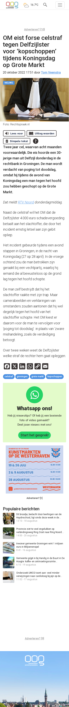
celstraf (9, 376)
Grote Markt (37, 376)
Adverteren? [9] (34, 638)
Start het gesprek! (34, 435)
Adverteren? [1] (34, 498)
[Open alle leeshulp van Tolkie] (35, 141)
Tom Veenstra (51, 72)
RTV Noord (26, 202)
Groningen (22, 376)
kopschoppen (55, 376)
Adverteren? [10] (34, 29)
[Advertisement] (34, 20)
